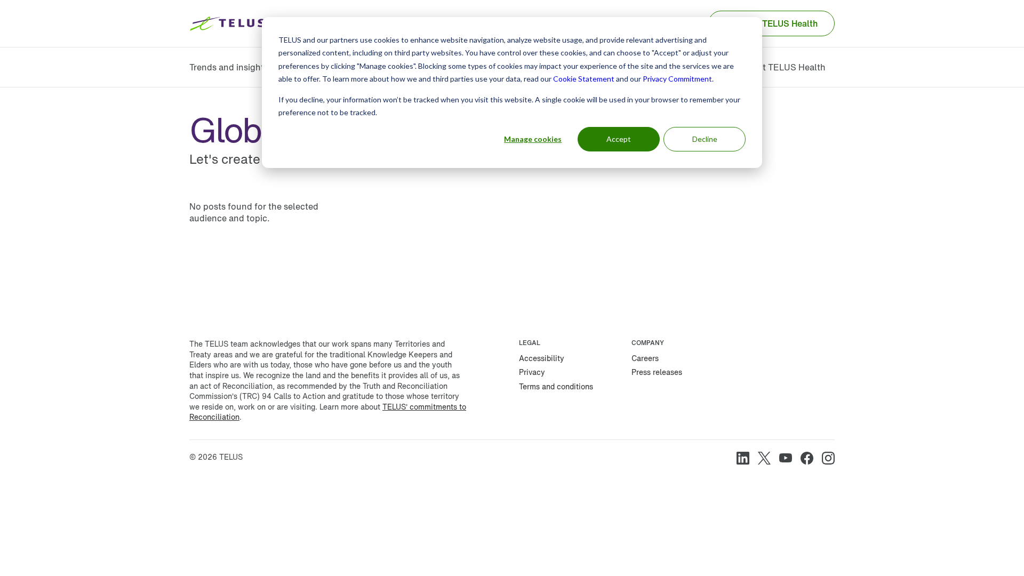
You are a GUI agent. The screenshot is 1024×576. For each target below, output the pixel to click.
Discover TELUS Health (771, 23)
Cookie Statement (583, 78)
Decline (704, 138)
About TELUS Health (783, 67)
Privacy (532, 372)
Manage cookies (533, 138)
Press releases (656, 372)
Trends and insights (228, 67)
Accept (618, 138)
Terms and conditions (556, 386)
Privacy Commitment (677, 78)
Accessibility (541, 358)
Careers (645, 358)
